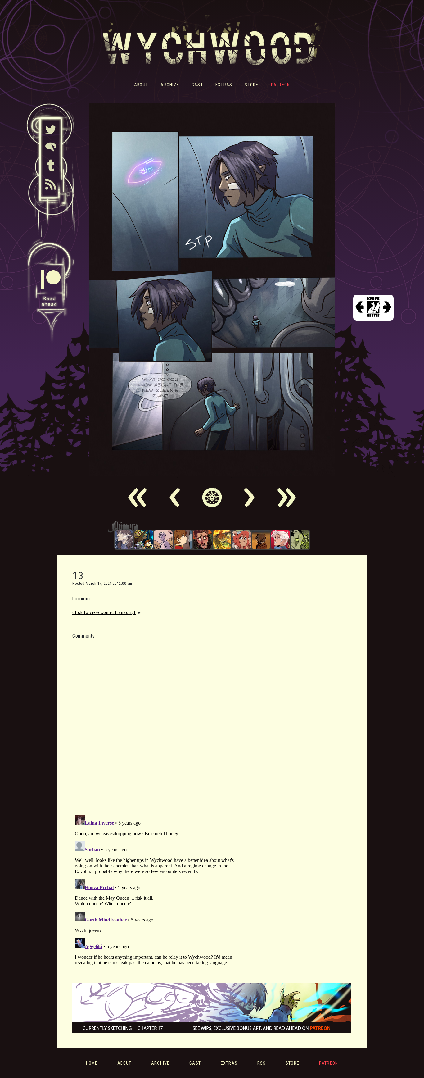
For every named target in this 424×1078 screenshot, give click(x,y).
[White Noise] (261, 539)
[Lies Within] (280, 539)
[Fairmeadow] (163, 539)
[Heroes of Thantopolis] (143, 539)
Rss (261, 1063)
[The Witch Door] (124, 539)
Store (251, 84)
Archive (169, 84)
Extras (223, 84)
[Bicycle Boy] (202, 539)
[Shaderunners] (300, 539)
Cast (197, 84)
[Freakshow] (183, 539)
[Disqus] (157, 723)
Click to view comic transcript (104, 612)
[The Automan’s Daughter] (241, 539)
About (141, 84)
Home (92, 1063)
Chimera (208, 526)
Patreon (280, 84)
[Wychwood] (222, 539)
